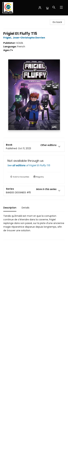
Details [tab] (25, 207)
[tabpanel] (34, 227)
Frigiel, (7, 37)
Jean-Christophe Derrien (29, 37)
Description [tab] (9, 207)
